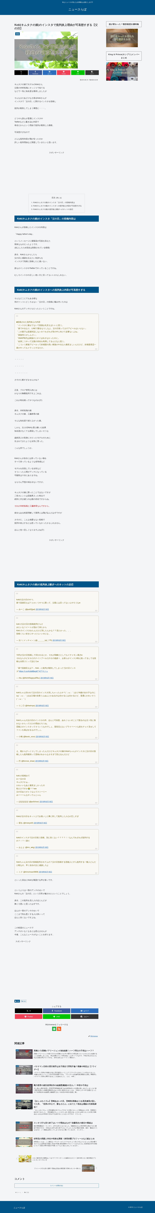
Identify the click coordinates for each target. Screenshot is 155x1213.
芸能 (18, 1001)
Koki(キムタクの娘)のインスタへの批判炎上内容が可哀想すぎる (57, 205)
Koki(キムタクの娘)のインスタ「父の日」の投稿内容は (54, 202)
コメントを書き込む (56, 1185)
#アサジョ (43, 671)
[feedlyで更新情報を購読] (54, 1029)
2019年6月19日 (42, 609)
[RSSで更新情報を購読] (59, 1029)
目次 (53, 197)
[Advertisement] (56, 169)
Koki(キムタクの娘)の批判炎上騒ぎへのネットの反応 (53, 209)
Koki (24, 1001)
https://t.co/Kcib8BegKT (29, 671)
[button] (92, 72)
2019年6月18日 (46, 801)
